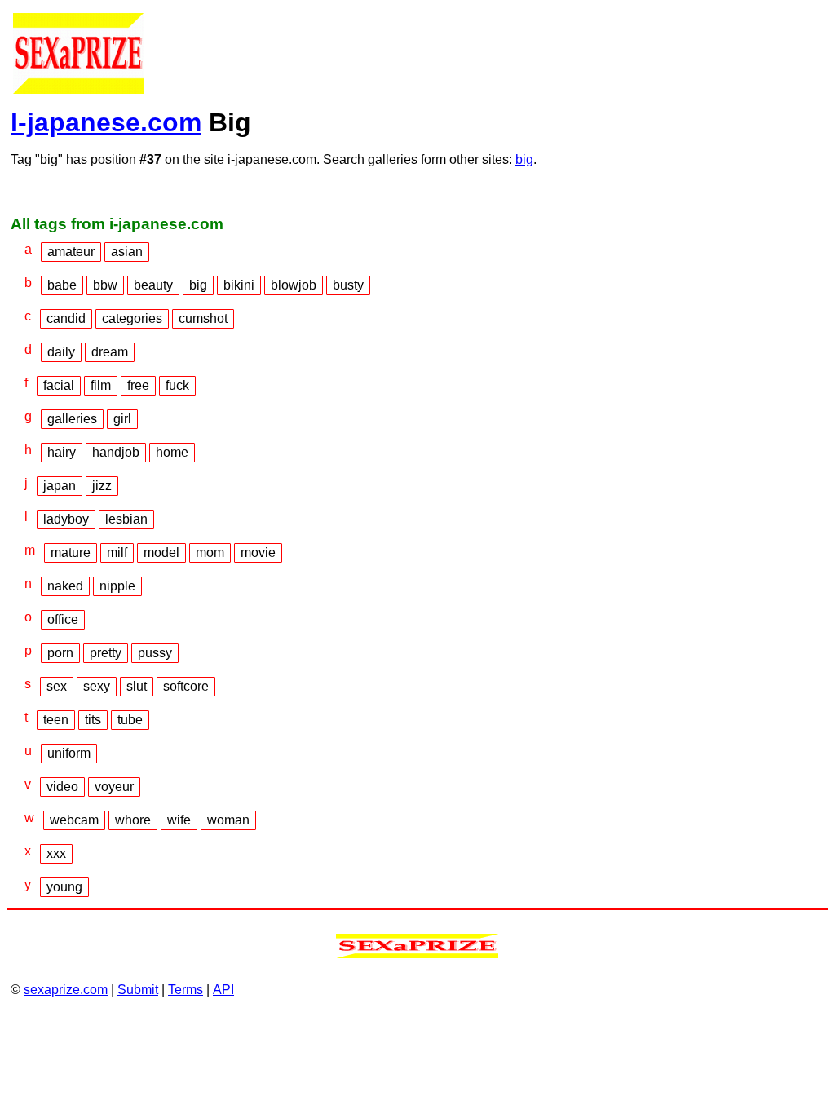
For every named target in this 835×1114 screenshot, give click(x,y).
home (172, 452)
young (64, 887)
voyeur (114, 787)
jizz (102, 486)
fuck (177, 385)
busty (348, 285)
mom (210, 552)
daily (61, 352)
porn (60, 653)
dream (109, 352)
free (138, 385)
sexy (96, 686)
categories (132, 318)
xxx (56, 853)
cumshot (203, 318)
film (101, 385)
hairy (61, 452)
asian (127, 252)
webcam (74, 820)
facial (58, 385)
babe (62, 285)
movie (258, 552)
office (62, 619)
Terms (185, 990)
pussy (155, 653)
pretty (105, 653)
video (62, 787)
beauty (153, 285)
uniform (69, 753)
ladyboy (66, 519)
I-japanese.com (106, 122)
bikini (238, 285)
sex (56, 686)
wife (179, 820)
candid (66, 318)
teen (55, 720)
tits (93, 720)
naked (65, 586)
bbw (105, 285)
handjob (115, 452)
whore (133, 820)
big (524, 159)
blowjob (293, 285)
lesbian (126, 519)
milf (117, 552)
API (223, 990)
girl (122, 419)
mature (71, 552)
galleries (72, 419)
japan (59, 486)
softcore (186, 686)
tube (130, 720)
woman (228, 820)
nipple (117, 586)
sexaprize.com (66, 990)
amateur (71, 252)
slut (136, 686)
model (161, 552)
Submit (137, 990)
